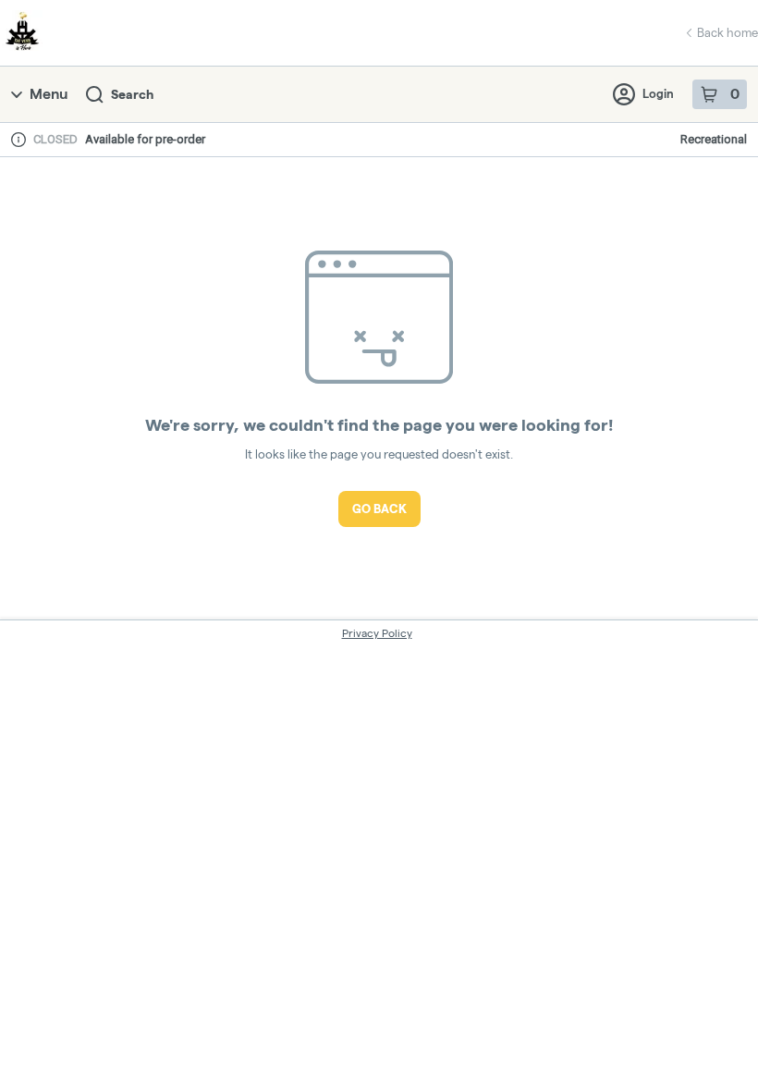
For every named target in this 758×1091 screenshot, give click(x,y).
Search (132, 94)
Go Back (379, 508)
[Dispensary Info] (18, 139)
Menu (48, 94)
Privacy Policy (377, 633)
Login (658, 93)
